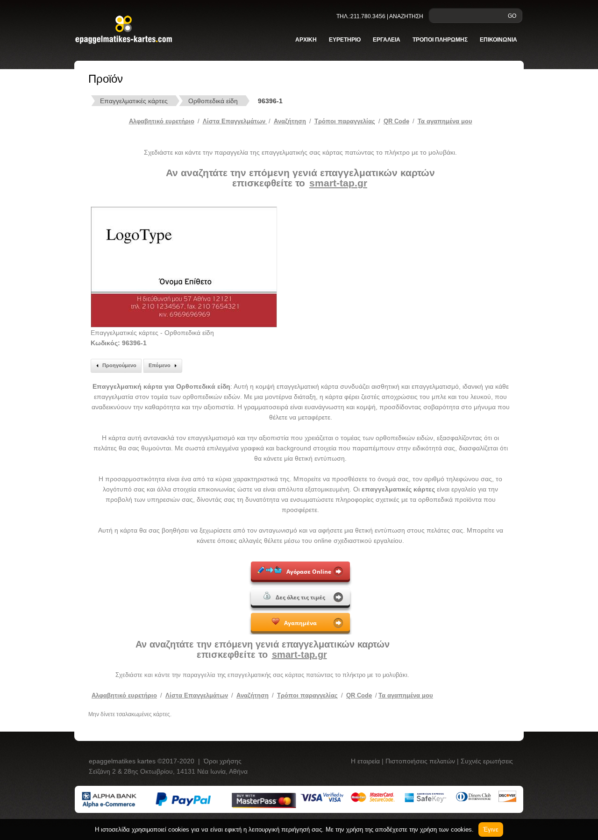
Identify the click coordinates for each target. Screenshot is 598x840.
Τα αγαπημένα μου (445, 121)
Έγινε (490, 829)
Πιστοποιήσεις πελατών (421, 761)
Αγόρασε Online (308, 572)
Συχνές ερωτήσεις (487, 761)
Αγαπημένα (300, 623)
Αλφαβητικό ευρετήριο (161, 121)
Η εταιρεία (366, 761)
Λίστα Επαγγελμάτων (235, 121)
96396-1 (270, 101)
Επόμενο (160, 365)
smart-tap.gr (338, 183)
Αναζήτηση (290, 121)
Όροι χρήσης (223, 761)
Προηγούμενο (119, 365)
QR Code (396, 121)
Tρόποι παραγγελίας (344, 121)
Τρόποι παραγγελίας (307, 695)
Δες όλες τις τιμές (300, 597)
